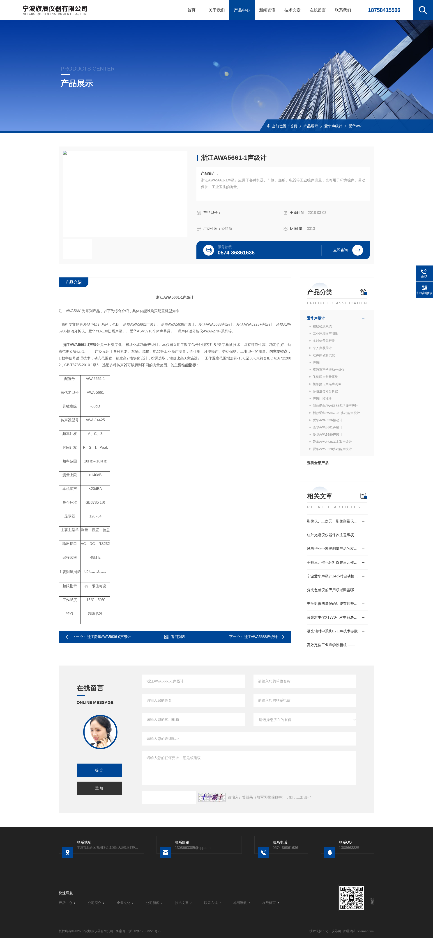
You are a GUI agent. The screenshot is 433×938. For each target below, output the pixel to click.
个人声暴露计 (322, 348)
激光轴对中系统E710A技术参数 (332, 631)
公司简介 (94, 903)
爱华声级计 (333, 126)
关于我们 (217, 10)
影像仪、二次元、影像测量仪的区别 (336, 521)
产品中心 (242, 10)
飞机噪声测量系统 (325, 377)
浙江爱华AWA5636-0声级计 (109, 637)
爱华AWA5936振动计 (327, 420)
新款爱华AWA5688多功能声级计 (335, 405)
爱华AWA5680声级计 (327, 434)
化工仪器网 (333, 931)
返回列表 (178, 637)
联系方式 (211, 903)
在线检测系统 (322, 326)
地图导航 (240, 903)
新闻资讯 (267, 10)
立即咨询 (340, 250)
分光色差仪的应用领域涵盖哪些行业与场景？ (337, 590)
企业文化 (123, 903)
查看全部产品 (318, 463)
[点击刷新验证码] (212, 797)
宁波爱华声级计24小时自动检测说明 (336, 576)
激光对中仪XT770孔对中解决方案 (334, 617)
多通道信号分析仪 (325, 391)
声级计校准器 (322, 398)
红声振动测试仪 (324, 355)
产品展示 (311, 126)
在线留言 (318, 10)
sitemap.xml (365, 931)
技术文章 (292, 10)
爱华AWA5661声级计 (366, 126)
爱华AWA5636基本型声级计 (332, 442)
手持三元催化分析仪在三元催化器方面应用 (337, 562)
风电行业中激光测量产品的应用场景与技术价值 (337, 549)
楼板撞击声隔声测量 (327, 384)
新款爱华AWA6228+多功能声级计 (336, 413)
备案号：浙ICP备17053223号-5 (138, 931)
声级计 (317, 362)
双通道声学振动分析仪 (328, 369)
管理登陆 (349, 931)
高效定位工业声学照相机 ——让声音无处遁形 (337, 645)
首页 (191, 10)
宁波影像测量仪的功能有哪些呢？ (334, 604)
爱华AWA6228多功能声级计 (332, 449)
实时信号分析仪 (324, 341)
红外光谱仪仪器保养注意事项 (330, 535)
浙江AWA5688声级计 (261, 637)
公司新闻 (152, 903)
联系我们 (343, 10)
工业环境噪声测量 (325, 333)
